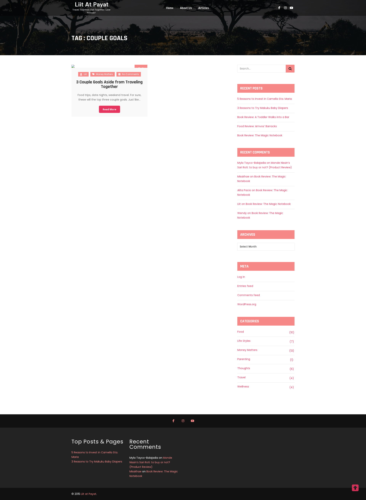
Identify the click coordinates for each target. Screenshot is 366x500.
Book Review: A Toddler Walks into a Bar (263, 117)
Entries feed (245, 286)
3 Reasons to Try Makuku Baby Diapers (262, 108)
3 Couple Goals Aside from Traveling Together (109, 84)
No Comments (130, 74)
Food (240, 332)
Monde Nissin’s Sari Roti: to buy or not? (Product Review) (150, 462)
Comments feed (248, 295)
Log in (241, 277)
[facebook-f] (279, 8)
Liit (85, 74)
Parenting (243, 359)
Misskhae (243, 176)
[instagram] (285, 8)
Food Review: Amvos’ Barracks (257, 126)
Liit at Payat (88, 494)
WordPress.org (246, 304)
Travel (241, 377)
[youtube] (291, 8)
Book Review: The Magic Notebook (259, 135)
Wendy (242, 213)
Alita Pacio (244, 190)
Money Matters (104, 74)
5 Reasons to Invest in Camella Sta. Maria (264, 99)
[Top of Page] (355, 490)
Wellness (243, 386)
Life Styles (243, 341)
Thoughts (243, 368)
